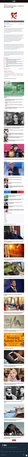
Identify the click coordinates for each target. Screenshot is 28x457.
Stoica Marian (22, 347)
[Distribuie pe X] (23, 24)
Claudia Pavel (6, 76)
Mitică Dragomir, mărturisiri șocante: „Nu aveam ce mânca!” (13, 177)
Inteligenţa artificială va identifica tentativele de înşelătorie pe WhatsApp (15, 196)
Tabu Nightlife (20, 451)
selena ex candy (12, 72)
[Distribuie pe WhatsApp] (22, 24)
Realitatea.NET (2, 451)
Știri (6, 3)
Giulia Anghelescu (6, 72)
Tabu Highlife (17, 451)
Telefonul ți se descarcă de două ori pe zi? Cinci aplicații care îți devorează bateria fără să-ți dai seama (13, 366)
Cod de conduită (15, 447)
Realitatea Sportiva (6, 451)
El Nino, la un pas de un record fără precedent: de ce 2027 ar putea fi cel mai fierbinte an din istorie (14, 62)
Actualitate (9, 3)
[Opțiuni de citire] (26, 455)
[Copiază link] (19, 24)
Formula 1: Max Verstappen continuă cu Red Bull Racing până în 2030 (14, 159)
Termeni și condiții (5, 447)
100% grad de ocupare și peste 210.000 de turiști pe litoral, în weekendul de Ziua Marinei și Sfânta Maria (12, 420)
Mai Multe (14, 440)
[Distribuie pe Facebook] (20, 24)
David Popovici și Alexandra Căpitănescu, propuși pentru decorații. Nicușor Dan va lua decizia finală (16, 137)
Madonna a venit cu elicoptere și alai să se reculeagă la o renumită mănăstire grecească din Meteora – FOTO (13, 384)
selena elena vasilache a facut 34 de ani (9, 73)
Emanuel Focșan (22, 329)
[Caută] (24, 1)
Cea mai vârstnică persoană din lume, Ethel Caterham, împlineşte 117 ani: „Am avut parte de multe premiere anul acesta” (16, 134)
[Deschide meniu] (4, 1)
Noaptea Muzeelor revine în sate (8, 348)
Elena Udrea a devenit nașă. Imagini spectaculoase (15, 179)
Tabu (9, 23)
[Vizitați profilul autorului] (4, 24)
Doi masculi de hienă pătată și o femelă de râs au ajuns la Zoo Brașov (14, 64)
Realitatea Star (10, 451)
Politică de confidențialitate (10, 447)
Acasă (5, 3)
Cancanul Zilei (14, 451)
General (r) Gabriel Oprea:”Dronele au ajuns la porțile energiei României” (14, 66)
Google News (14, 78)
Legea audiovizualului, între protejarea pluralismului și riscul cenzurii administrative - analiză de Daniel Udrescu (14, 331)
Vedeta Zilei (24, 451)
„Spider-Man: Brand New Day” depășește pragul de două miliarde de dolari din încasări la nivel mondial (16, 199)
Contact (1, 447)
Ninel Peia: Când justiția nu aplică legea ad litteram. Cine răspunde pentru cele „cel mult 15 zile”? (13, 60)
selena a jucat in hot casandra (19, 73)
